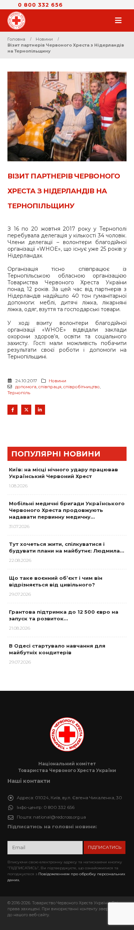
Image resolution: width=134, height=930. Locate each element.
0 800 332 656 (40, 5)
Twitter (26, 410)
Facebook (12, 410)
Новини (57, 380)
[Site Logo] (18, 20)
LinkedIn (40, 410)
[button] (121, 20)
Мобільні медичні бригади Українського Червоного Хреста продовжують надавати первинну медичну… (67, 510)
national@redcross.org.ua (59, 817)
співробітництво (81, 386)
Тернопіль (18, 392)
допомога (25, 386)
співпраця (49, 386)
